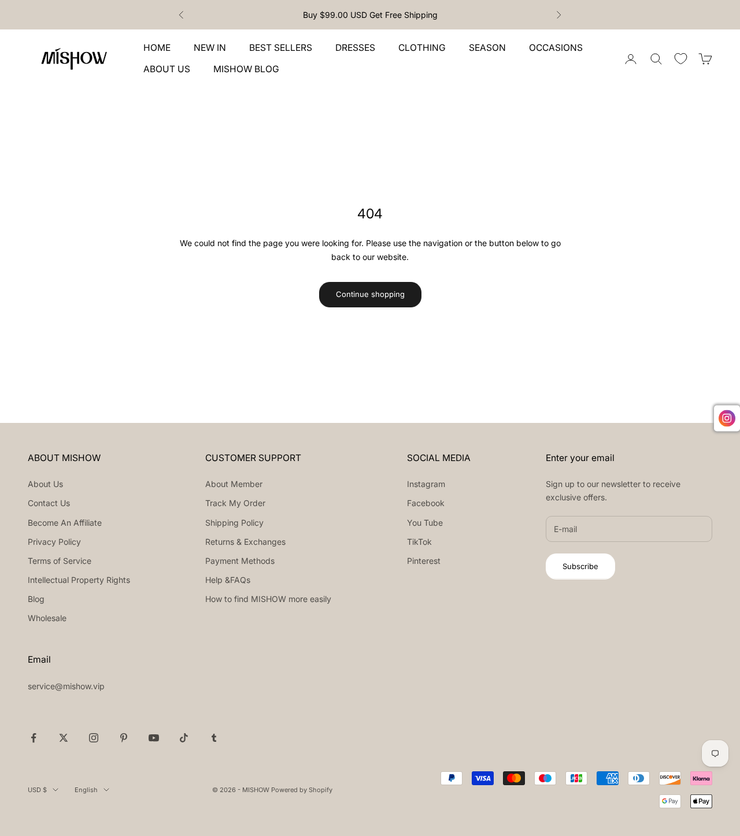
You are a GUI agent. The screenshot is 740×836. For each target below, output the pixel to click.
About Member (233, 484)
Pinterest (424, 561)
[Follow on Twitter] (63, 738)
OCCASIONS (556, 47)
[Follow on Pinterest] (124, 738)
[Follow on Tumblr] (214, 738)
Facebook (426, 503)
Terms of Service (59, 561)
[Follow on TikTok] (184, 738)
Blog (36, 599)
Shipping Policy (234, 522)
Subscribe (580, 566)
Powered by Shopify (301, 790)
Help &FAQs (227, 580)
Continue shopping (370, 294)
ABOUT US (166, 69)
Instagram (426, 484)
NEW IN (210, 47)
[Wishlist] (681, 59)
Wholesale (47, 618)
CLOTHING (422, 47)
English (86, 790)
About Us (45, 484)
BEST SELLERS (280, 47)
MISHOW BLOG (246, 69)
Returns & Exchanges (245, 542)
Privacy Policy (54, 542)
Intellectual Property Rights (79, 580)
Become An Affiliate (65, 522)
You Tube (425, 522)
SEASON (487, 47)
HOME (157, 47)
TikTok (419, 542)
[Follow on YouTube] (154, 738)
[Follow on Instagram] (93, 738)
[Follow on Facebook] (33, 738)
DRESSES (355, 47)
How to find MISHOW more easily (268, 599)
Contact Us (49, 503)
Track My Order (235, 503)
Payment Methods (240, 561)
